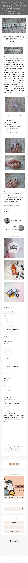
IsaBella (7, 411)
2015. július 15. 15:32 (9, 350)
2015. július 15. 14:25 (9, 339)
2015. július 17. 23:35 (9, 413)
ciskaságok (16, 557)
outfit (14, 522)
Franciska (11, 325)
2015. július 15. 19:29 (12, 364)
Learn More (11, 13)
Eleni (6, 386)
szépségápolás (14, 531)
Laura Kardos (10, 312)
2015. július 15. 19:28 (10, 376)
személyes (14, 527)
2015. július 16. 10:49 (9, 387)
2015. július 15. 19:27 (12, 327)
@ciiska (14, 541)
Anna (6, 337)
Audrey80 (8, 397)
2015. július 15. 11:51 (9, 313)
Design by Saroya (14, 560)
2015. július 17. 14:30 (9, 399)
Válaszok (9, 322)
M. (5, 349)
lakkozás (7, 209)
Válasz (6, 318)
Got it (18, 13)
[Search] (22, 509)
